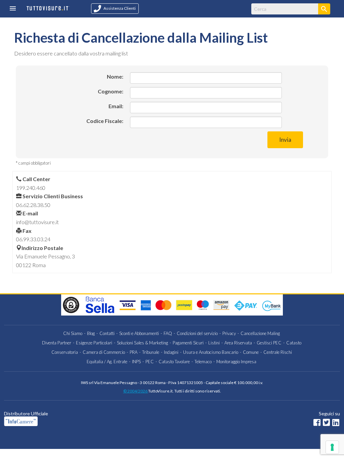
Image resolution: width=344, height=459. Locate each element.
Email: (116, 106)
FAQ (168, 333)
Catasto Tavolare (174, 361)
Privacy (229, 333)
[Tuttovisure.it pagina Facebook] (316, 423)
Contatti (107, 333)
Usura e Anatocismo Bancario (210, 352)
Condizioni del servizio (197, 333)
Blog (91, 333)
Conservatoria (64, 352)
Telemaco (203, 361)
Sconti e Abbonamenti (139, 333)
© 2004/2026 (135, 390)
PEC (149, 361)
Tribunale (150, 352)
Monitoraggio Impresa (236, 361)
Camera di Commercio (104, 352)
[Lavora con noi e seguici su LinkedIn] (335, 423)
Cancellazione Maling (260, 333)
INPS (136, 361)
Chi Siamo (72, 333)
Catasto (293, 342)
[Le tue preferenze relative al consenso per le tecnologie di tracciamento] (332, 447)
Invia (285, 139)
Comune (251, 352)
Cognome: (110, 91)
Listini (214, 342)
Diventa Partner (56, 342)
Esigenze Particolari (94, 342)
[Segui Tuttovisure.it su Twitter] (326, 423)
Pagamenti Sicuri (188, 342)
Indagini (171, 352)
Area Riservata (238, 342)
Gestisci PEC (269, 342)
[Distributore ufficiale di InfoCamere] (92, 421)
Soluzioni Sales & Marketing (142, 342)
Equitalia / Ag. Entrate (107, 361)
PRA (133, 352)
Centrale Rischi (277, 352)
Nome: (115, 76)
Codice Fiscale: (104, 121)
